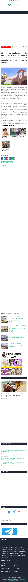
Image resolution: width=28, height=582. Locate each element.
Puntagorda (16, 568)
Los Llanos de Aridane (5, 568)
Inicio (2, 49)
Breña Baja (3, 565)
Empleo (7, 553)
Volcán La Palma (4, 549)
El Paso (15, 565)
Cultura (21, 547)
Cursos (15, 549)
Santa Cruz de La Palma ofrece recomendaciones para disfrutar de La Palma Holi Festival (12, 463)
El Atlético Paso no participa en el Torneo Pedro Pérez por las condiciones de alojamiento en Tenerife (17, 327)
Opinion (3, 553)
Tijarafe (2, 573)
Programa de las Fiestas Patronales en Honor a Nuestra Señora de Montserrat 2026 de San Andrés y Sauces (13, 395)
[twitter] (14, 8)
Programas (4, 551)
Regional (12, 547)
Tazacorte (16, 571)
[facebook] (11, 8)
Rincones (23, 555)
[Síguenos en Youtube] (19, 513)
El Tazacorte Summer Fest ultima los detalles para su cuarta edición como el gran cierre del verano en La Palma (13, 466)
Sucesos (22, 549)
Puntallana (3, 570)
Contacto (19, 577)
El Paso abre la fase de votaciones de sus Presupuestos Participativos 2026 (17, 344)
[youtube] (16, 8)
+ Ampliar (10, 321)
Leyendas (18, 555)
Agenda (7, 547)
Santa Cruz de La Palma (5, 571)
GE (7, 517)
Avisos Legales (14, 577)
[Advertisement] (14, 30)
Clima (14, 555)
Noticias (3, 547)
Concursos (15, 551)
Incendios (10, 555)
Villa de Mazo (16, 573)
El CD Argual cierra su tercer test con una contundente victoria (17, 336)
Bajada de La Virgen (22, 551)
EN (5, 517)
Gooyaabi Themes (22, 579)
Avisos (19, 549)
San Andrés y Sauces (17, 570)
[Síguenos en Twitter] (14, 513)
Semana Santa (4, 555)
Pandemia (12, 553)
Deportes (16, 547)
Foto (2, 557)
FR (9, 517)
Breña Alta (16, 563)
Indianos (21, 553)
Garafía (15, 566)
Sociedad (5, 49)
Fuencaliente (3, 566)
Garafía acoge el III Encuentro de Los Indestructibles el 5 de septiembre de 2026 (17, 318)
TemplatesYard (11, 579)
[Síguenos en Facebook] (9, 513)
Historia (16, 553)
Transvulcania (9, 551)
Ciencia (6, 557)
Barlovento (3, 563)
